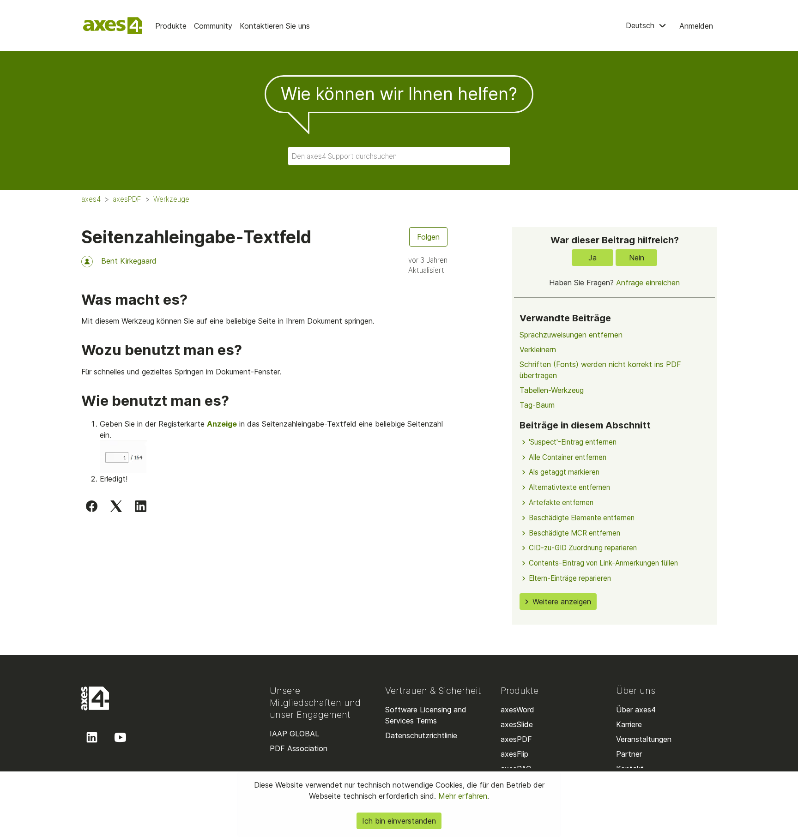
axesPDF (127, 199)
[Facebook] (91, 506)
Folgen (428, 236)
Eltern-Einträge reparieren (570, 578)
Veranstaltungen (643, 739)
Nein (636, 257)
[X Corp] (116, 506)
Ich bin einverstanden (399, 820)
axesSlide (517, 724)
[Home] (112, 25)
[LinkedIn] (140, 506)
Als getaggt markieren (564, 472)
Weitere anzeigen (561, 601)
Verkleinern (538, 349)
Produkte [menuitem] (171, 25)
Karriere (629, 724)
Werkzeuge (171, 199)
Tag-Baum (537, 404)
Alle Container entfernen (567, 457)
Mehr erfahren (461, 796)
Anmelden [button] (696, 25)
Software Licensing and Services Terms (425, 715)
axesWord (517, 709)
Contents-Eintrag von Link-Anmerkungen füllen (603, 563)
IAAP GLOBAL (294, 733)
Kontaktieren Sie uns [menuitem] (275, 25)
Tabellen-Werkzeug (552, 390)
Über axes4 (636, 709)
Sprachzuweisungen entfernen (571, 334)
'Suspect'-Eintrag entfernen (573, 442)
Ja (592, 257)
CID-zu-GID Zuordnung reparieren (583, 547)
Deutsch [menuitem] (641, 25)
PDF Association (298, 748)
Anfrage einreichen (648, 282)
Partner (629, 754)
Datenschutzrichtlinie (421, 735)
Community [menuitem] (213, 25)
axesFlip (514, 754)
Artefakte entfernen (561, 502)
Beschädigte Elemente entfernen (582, 517)
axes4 (91, 199)
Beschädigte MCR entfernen (574, 533)
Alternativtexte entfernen (569, 487)
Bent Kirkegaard (129, 260)
